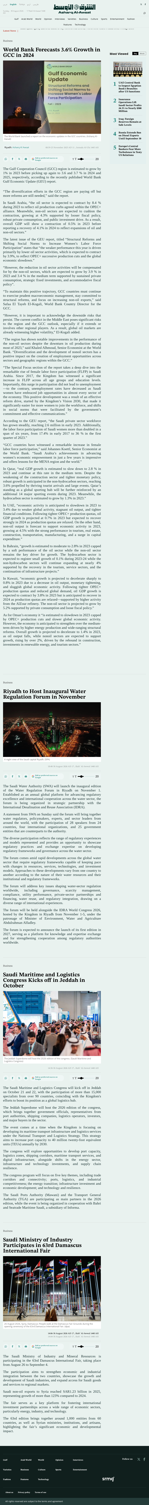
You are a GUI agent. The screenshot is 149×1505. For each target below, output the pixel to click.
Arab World (26, 19)
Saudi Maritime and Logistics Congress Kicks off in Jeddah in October (44, 980)
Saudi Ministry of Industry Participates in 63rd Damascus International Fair (42, 1245)
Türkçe (22, 4)
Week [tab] (142, 53)
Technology (80, 24)
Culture (94, 19)
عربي (5, 4)
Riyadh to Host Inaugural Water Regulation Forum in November (44, 694)
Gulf (16, 19)
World (38, 19)
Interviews (60, 19)
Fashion (131, 19)
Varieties (72, 19)
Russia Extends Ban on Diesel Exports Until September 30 (130, 135)
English (13, 4)
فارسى (35, 4)
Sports (104, 19)
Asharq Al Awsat (21, 147)
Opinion (48, 19)
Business (83, 19)
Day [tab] (135, 53)
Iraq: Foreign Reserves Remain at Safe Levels (130, 122)
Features (67, 24)
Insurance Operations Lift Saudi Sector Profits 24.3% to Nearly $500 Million (130, 105)
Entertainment (117, 19)
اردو (28, 4)
